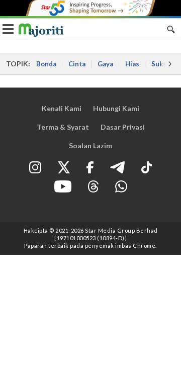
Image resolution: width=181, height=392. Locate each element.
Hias (132, 64)
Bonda (46, 64)
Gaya (105, 64)
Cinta (76, 64)
